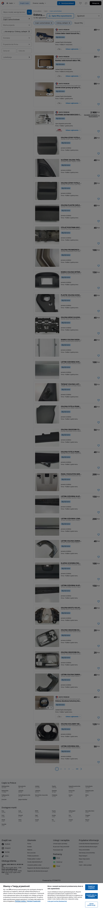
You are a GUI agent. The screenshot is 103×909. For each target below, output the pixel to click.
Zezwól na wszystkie (91, 887)
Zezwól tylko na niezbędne (91, 896)
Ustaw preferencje (91, 904)
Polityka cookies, (20, 901)
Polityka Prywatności (34, 901)
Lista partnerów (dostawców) (57, 901)
